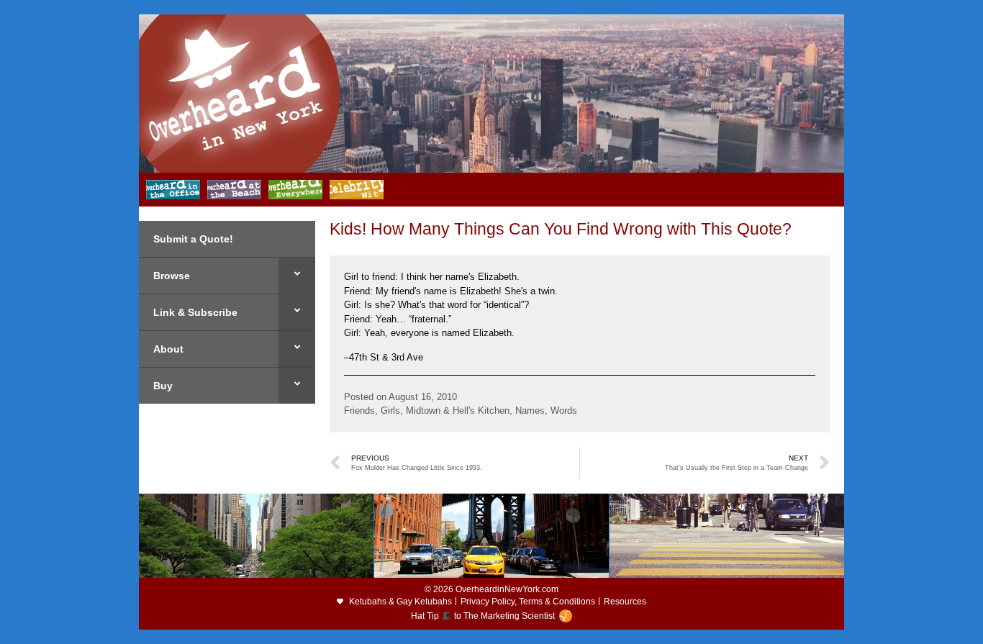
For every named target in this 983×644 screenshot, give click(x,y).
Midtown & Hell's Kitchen (457, 410)
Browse (171, 275)
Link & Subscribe (195, 312)
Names (530, 410)
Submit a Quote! (193, 239)
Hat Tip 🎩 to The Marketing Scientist (483, 616)
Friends (359, 410)
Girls (390, 410)
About (168, 349)
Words (564, 410)
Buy (163, 385)
